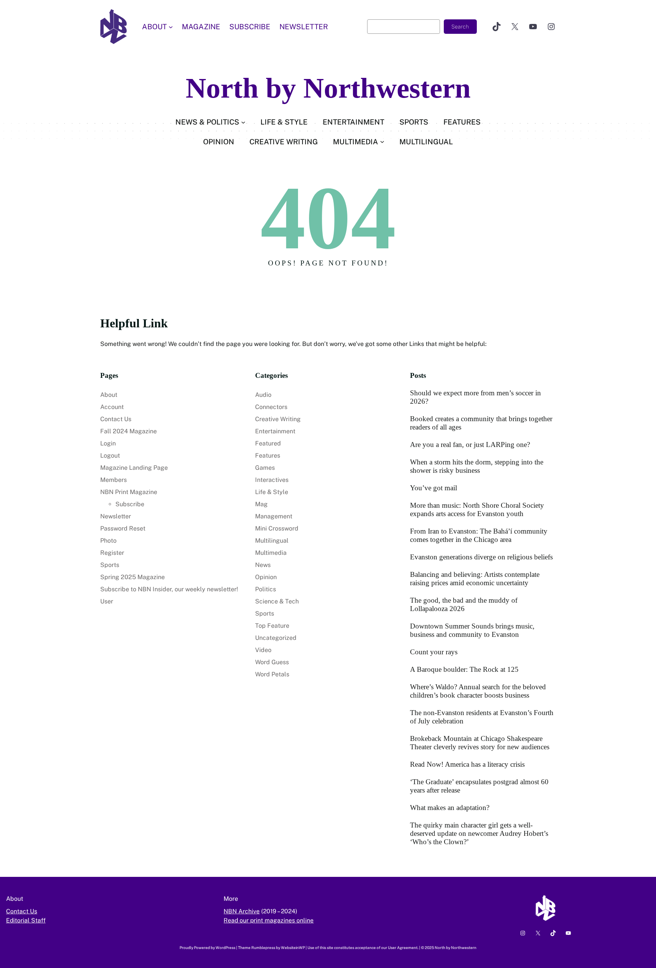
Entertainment (275, 431)
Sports (109, 564)
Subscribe (129, 504)
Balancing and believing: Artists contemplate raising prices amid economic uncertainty (474, 578)
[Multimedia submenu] (382, 141)
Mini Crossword (276, 528)
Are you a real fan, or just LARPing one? (470, 444)
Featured (268, 443)
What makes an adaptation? (449, 808)
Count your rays (433, 652)
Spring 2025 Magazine (132, 577)
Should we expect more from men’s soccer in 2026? (475, 397)
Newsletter (115, 516)
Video (263, 650)
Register (112, 552)
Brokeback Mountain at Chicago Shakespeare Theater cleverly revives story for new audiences (479, 742)
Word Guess (272, 662)
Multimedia (271, 552)
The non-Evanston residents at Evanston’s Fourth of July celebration (482, 717)
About (108, 394)
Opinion (266, 577)
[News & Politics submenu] (243, 122)
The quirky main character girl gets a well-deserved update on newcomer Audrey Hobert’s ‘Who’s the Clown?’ (479, 833)
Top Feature (272, 625)
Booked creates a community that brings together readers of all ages (481, 423)
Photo (108, 540)
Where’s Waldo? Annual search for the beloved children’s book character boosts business (478, 691)
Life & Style (271, 492)
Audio (263, 394)
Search (460, 27)
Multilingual (272, 540)
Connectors (271, 407)
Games (265, 467)
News (263, 564)
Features (267, 455)
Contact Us (115, 419)
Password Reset (122, 528)
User (106, 601)
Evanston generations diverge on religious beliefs (481, 557)
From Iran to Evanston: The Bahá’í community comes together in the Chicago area (478, 535)
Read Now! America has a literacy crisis (467, 764)
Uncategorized (275, 637)
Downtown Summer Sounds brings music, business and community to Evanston (472, 630)
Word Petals (272, 674)
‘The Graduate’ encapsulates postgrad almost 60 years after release (479, 786)
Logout (110, 455)
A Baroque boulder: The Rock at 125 (464, 669)
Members (113, 479)
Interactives (272, 479)
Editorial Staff (26, 920)
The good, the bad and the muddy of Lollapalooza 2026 (463, 604)
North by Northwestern (328, 88)
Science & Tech (277, 601)
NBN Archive (242, 911)
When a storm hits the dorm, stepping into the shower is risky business (476, 466)
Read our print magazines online (269, 920)
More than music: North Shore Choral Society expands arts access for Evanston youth (477, 509)
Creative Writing (278, 419)
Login (108, 443)
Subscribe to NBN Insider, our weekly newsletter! (169, 589)
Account (112, 407)
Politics (265, 589)
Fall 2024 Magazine (128, 431)
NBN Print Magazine (128, 492)
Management (273, 516)
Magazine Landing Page (134, 467)
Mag (261, 504)
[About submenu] (171, 26)
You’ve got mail (433, 488)
